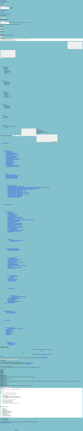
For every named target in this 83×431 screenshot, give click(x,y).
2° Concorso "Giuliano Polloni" (13, 257)
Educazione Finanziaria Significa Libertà (14, 298)
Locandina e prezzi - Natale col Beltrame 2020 (19, 296)
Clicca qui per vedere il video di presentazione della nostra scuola (41, 354)
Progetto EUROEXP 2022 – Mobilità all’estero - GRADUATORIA (18, 194)
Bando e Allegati (12, 258)
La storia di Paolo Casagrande (12, 228)
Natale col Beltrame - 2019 (14, 297)
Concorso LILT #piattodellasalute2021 (12, 156)
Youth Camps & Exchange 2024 (13, 260)
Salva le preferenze (8, 387)
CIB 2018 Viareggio (9, 164)
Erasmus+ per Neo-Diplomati (10, 174)
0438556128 (5, 395)
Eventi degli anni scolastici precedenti (42, 132)
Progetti (5, 303)
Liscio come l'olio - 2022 (10, 155)
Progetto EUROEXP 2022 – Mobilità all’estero (15, 195)
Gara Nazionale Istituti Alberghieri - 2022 (12, 154)
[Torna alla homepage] (2, 38)
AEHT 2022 (10, 266)
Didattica (37, 129)
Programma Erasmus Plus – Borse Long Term (15, 196)
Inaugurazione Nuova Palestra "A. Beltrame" (15, 223)
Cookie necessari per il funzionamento (6, 366)
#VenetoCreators (10, 231)
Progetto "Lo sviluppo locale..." (13, 301)
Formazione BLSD (11, 214)
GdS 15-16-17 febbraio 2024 (10, 312)
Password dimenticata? (3, 10)
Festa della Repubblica (9, 331)
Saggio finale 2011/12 (11, 302)
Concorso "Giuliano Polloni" (12, 275)
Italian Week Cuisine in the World (13, 263)
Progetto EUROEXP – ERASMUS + (12, 185)
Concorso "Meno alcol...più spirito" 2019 (12, 159)
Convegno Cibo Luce (11, 218)
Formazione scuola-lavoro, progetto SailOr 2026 (15, 217)
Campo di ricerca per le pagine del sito (6, 135)
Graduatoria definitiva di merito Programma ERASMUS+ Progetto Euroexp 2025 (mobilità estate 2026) (24, 188)
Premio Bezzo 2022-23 (9, 152)
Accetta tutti (15, 359)
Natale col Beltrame (11, 288)
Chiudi (1, 30)
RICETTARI (12, 277)
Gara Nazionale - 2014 (11, 344)
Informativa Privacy (5, 410)
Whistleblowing (4, 413)
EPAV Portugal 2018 (9, 163)
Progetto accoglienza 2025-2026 (13, 213)
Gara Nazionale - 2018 (11, 343)
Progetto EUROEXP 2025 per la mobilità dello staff (16, 186)
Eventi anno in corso (9, 211)
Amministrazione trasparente (6, 415)
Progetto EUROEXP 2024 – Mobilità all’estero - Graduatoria (17, 190)
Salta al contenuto (3, 0)
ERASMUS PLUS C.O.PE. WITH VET (12, 175)
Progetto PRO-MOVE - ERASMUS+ (12, 177)
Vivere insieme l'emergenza (12, 216)
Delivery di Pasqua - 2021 (12, 280)
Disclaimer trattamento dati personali (5, 422)
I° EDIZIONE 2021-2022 (14, 276)
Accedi (2, 2)
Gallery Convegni (9, 332)
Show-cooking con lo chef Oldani (13, 250)
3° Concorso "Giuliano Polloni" (13, 215)
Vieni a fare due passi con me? (12, 229)
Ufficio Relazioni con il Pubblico (7, 411)
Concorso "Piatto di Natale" (10, 157)
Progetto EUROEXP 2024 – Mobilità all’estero (15, 191)
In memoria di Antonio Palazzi (12, 279)
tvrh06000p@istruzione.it (12, 396)
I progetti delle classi (39, 130)
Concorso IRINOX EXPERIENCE (13, 221)
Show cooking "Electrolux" (12, 299)
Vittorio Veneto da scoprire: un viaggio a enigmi (15, 227)
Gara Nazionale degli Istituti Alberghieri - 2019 (13, 158)
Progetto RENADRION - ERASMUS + (12, 178)
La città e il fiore (10, 278)
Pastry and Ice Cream (11, 268)
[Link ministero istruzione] (4, 1)
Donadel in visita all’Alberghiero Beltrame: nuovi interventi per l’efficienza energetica (21, 219)
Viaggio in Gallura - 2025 (12, 225)
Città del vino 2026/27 (11, 222)
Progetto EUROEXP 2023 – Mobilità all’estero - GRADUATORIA (18, 192)
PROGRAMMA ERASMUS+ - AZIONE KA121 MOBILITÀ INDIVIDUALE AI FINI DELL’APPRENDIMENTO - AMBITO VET (29, 187)
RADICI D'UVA (10, 212)
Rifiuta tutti (8, 359)
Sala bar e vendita (9, 329)
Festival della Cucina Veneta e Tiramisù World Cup (16, 226)
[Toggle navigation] (8, 54)
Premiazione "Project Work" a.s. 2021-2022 (16, 240)
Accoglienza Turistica (9, 330)
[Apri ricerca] (75, 45)
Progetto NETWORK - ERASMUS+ (12, 176)
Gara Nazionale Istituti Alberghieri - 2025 (14, 249)
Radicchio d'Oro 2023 (9, 151)
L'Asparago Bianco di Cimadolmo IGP (14, 220)
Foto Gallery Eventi (7, 320)
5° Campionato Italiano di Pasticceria (11, 153)
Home (37, 128)
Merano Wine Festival (9, 333)
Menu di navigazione (54, 141)
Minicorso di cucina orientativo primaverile (14, 259)
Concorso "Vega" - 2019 (10, 161)
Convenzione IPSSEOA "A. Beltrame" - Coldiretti (15, 230)
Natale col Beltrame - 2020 (14, 295)
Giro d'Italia (8, 334)
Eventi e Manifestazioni (40, 131)
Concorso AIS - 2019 (9, 160)
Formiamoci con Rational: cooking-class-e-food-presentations (17, 265)
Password (10, 8)
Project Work (10, 239)
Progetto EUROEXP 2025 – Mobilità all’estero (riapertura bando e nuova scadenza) (21, 189)
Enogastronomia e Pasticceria (10, 327)
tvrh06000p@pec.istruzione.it (12, 397)
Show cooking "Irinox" (11, 300)
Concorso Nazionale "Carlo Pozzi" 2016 (12, 166)
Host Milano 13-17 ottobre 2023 (13, 264)
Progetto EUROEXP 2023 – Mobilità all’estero (15, 193)
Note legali (4, 409)
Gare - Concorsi (6, 150)
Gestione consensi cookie (6, 414)
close (1, 58)
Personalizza (2, 359)
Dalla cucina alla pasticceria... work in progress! (15, 328)
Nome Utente (11, 7)
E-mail (10, 22)
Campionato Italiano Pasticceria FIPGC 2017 (13, 165)
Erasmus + (6, 173)
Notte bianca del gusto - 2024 (12, 261)
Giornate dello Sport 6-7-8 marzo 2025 (12, 311)
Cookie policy (4, 408)
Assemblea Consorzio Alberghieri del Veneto (15, 267)
